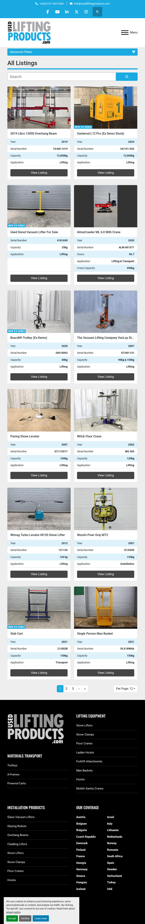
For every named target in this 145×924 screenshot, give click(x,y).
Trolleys (12, 765)
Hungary (81, 882)
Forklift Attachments (89, 761)
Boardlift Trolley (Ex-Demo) (28, 338)
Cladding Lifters (17, 844)
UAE (109, 889)
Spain (110, 863)
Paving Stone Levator (24, 436)
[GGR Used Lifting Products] (38, 729)
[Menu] (125, 32)
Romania (112, 850)
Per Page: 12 (124, 688)
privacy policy (13, 912)
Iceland (80, 889)
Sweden (112, 869)
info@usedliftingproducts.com (92, 3)
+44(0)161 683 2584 (51, 3)
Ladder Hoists (85, 752)
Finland (80, 850)
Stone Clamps (85, 734)
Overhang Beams (18, 835)
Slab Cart (16, 633)
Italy (110, 823)
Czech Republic (86, 836)
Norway (112, 843)
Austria (80, 817)
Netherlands (114, 836)
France (80, 856)
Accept (12, 918)
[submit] (127, 76)
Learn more (41, 918)
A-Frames (13, 774)
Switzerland (114, 876)
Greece (80, 876)
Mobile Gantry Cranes (89, 788)
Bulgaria (81, 830)
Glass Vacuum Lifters (21, 817)
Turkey (111, 882)
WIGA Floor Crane (89, 436)
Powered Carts (16, 783)
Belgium (81, 823)
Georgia (81, 863)
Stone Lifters (84, 725)
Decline (25, 918)
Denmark (82, 843)
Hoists (80, 779)
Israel (110, 817)
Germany (82, 869)
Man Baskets (84, 770)
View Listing (39, 173)
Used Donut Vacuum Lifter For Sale (34, 232)
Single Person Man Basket (95, 633)
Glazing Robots (16, 826)
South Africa (115, 856)
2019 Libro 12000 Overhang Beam (33, 133)
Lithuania (113, 830)
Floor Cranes (84, 743)
